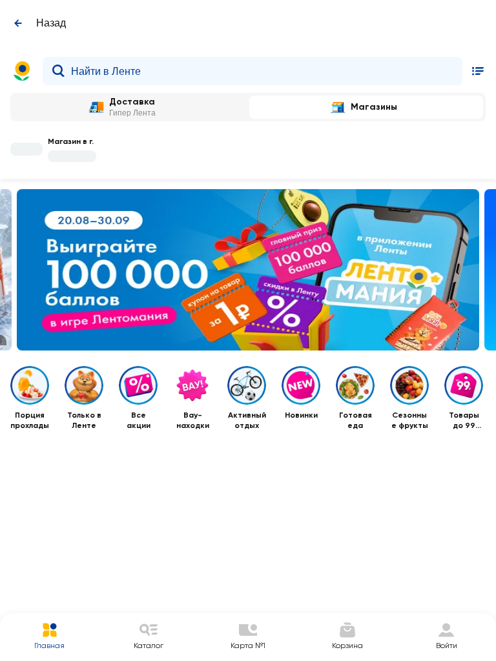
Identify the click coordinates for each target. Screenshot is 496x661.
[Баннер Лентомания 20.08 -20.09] (248, 270)
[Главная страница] (22, 71)
